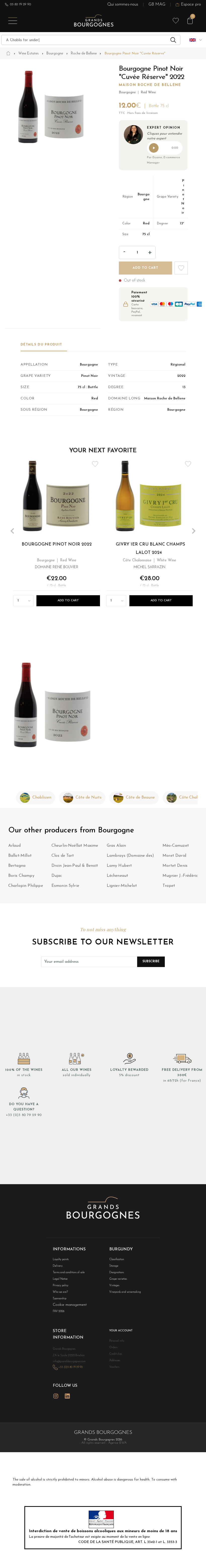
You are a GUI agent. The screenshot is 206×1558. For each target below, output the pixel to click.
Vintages (114, 1285)
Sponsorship (59, 1298)
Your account (121, 1330)
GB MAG (156, 4)
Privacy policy (60, 1285)
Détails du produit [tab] (41, 344)
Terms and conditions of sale (69, 1272)
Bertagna (16, 866)
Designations (116, 1272)
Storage (113, 1266)
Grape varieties (118, 1279)
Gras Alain (116, 846)
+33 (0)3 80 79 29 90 (24, 1115)
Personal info (116, 1341)
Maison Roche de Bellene (150, 85)
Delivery (58, 1266)
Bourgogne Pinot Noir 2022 (57, 544)
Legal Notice (60, 1279)
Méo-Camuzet (176, 846)
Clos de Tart (63, 856)
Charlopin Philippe (25, 886)
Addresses (114, 1360)
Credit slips (115, 1354)
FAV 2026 (58, 1311)
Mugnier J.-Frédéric (180, 876)
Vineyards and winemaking (125, 1292)
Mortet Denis (175, 866)
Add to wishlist (181, 268)
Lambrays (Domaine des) (130, 856)
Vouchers (114, 1367)
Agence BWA (117, 1442)
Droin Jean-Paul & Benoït (75, 866)
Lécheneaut (117, 876)
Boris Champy (21, 876)
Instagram (56, 1396)
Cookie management (70, 1305)
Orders (113, 1347)
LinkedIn (67, 1396)
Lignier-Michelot (122, 886)
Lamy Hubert (119, 866)
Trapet (169, 886)
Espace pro (191, 4)
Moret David (174, 856)
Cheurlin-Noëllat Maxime (75, 846)
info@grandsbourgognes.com (69, 1361)
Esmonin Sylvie (65, 886)
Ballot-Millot (20, 856)
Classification (116, 1259)
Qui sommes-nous (122, 4)
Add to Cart (68, 600)
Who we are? (60, 1292)
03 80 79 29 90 (20, 4)
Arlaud (14, 846)
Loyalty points (61, 1259)
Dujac (57, 876)
